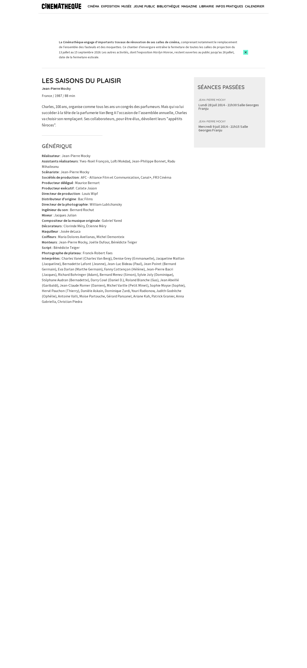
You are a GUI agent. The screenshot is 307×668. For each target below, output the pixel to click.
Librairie (206, 6)
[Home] (61, 6)
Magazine (189, 6)
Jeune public (144, 6)
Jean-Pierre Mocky (212, 99)
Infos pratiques (229, 6)
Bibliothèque (168, 6)
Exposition (110, 6)
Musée (126, 6)
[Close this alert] (245, 52)
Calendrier (254, 6)
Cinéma (93, 6)
